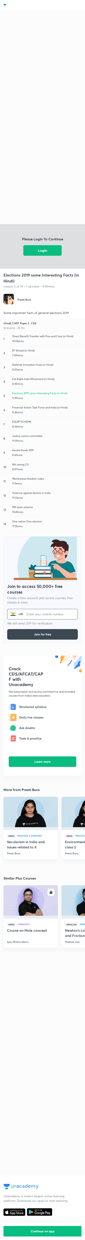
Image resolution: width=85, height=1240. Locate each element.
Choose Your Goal (22, 5)
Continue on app (42, 1231)
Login (42, 250)
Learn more (42, 761)
